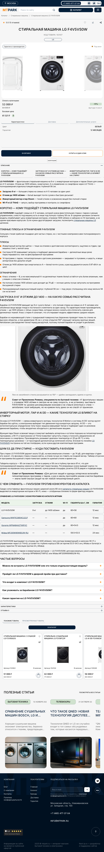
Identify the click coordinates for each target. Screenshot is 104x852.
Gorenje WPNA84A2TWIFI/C (14, 525)
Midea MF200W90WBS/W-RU (14, 533)
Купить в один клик (77, 153)
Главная (34, 787)
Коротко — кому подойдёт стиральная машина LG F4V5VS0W (14, 173)
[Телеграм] (89, 3)
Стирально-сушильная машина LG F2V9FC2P (56, 637)
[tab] (17, 122)
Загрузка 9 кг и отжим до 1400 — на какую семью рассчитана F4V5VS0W (51, 173)
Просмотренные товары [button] (33, 621)
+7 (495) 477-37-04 (71, 3)
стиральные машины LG (85, 220)
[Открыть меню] (97, 10)
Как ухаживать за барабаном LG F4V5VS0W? (27, 590)
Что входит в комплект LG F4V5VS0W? (23, 582)
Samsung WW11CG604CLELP (14, 518)
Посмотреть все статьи (89, 692)
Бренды (33, 794)
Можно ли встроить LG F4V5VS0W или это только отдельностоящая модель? (45, 565)
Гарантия (34, 801)
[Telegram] (97, 781)
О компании (9, 790)
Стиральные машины (19, 16)
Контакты (8, 794)
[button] (38, 10)
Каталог (4, 16)
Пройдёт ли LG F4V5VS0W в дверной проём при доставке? (34, 574)
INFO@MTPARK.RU (59, 821)
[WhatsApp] (94, 3)
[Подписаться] (87, 789)
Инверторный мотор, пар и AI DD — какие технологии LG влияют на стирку (85, 173)
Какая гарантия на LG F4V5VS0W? (21, 598)
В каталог (52, 627)
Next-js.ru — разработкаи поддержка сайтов (89, 845)
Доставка (34, 797)
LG (53, 40)
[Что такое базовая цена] (13, 115)
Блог (6, 787)
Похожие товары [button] (11, 621)
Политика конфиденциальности (13, 798)
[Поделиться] (100, 22)
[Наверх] (95, 831)
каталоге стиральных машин (76, 489)
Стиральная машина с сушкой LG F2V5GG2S (19, 637)
